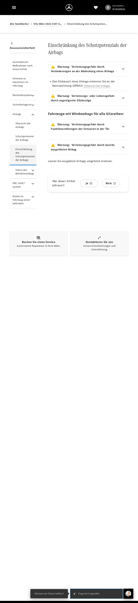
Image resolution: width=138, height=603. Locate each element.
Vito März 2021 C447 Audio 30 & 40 (48, 24)
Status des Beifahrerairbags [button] (24, 171)
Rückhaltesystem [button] (22, 95)
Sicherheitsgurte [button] (22, 104)
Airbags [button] (17, 114)
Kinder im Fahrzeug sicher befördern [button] (21, 200)
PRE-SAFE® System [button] (19, 185)
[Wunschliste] (96, 7)
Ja (87, 183)
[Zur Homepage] (69, 7)
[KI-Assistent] (128, 594)
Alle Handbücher (19, 24)
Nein (109, 183)
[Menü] (14, 7)
